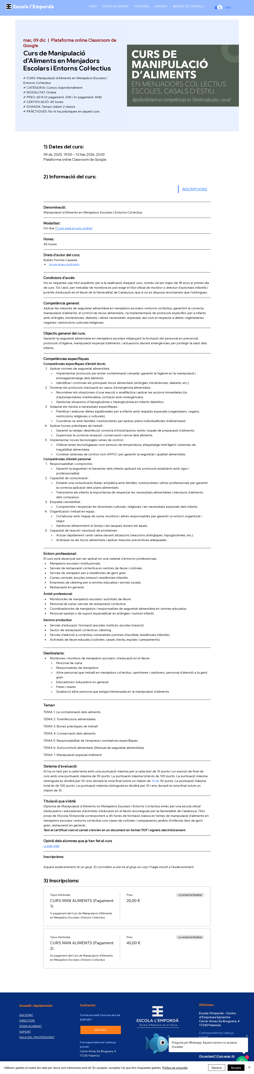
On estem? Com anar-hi (217, 1056)
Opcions (217, 1068)
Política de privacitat (175, 1068)
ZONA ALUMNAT (30, 1026)
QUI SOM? (26, 1015)
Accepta (236, 1068)
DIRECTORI (27, 1020)
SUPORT (25, 1032)
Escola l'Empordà (33, 7)
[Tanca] (249, 1067)
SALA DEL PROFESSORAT (37, 1037)
